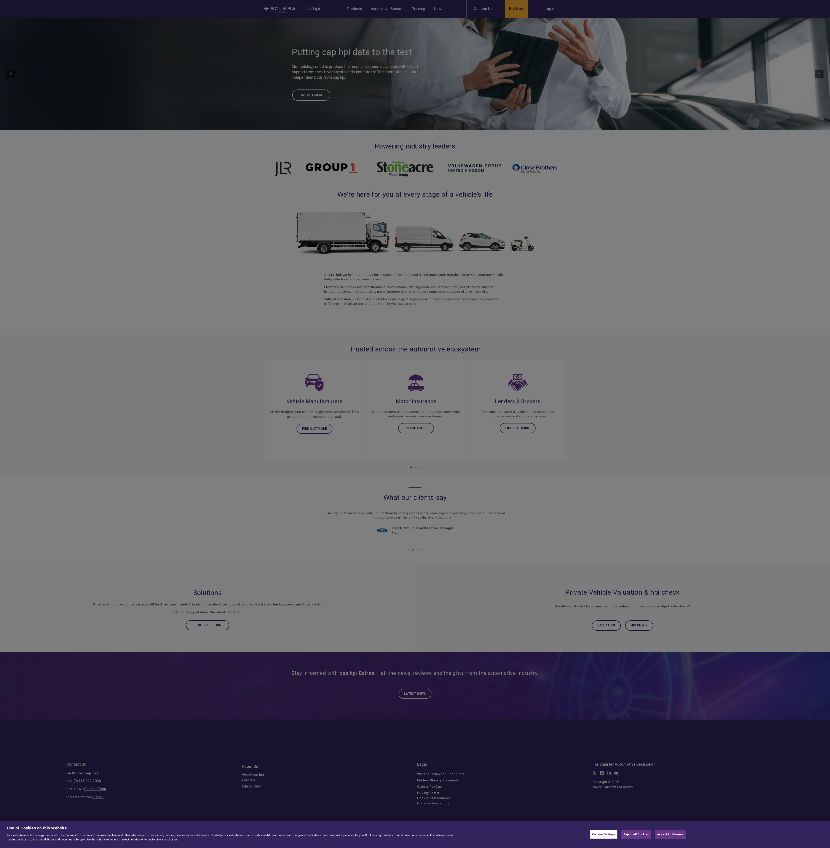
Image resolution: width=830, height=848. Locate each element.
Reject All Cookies (636, 834)
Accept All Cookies (670, 834)
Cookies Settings (603, 834)
